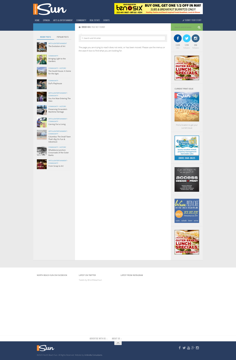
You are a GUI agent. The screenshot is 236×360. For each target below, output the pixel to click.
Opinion (46, 20)
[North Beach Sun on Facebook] (179, 348)
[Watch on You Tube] (188, 348)
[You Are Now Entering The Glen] (42, 97)
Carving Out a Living (57, 124)
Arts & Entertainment (63, 20)
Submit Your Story (192, 20)
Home (37, 20)
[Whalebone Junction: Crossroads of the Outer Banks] (42, 151)
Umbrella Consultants (93, 355)
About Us (116, 338)
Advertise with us (98, 338)
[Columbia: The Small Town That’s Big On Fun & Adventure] (42, 135)
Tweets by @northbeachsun (90, 280)
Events (106, 20)
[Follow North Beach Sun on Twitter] (184, 348)
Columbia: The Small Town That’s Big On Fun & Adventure (59, 139)
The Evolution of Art (56, 46)
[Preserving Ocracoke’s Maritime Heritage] (42, 110)
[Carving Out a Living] (42, 122)
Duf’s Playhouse (55, 83)
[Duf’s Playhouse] (42, 84)
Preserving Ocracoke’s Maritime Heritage (57, 110)
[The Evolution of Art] (42, 47)
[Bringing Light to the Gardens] (42, 59)
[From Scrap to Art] (42, 164)
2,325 (178, 45)
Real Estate (95, 20)
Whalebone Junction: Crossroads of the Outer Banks (58, 152)
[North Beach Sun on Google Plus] (193, 348)
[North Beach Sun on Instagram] (197, 348)
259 (195, 45)
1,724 (187, 45)
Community (81, 20)
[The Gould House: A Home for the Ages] (42, 72)
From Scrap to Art (55, 166)
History (62, 68)
